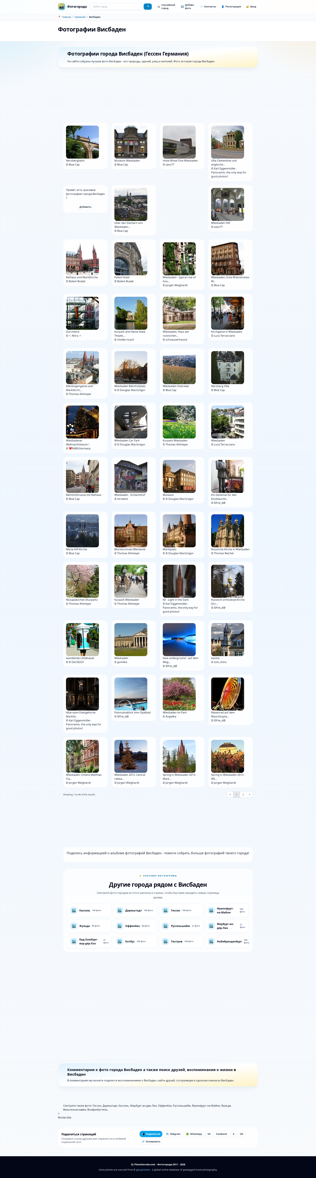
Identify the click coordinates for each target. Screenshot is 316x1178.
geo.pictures (143, 1169)
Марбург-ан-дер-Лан (143, 1105)
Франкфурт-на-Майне (206, 1105)
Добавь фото (187, 6)
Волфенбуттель (97, 1109)
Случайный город (166, 6)
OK (241, 1133)
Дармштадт (110, 1105)
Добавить (85, 206)
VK (209, 1133)
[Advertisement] (156, 96)
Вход (251, 6)
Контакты (208, 6)
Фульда (226, 1105)
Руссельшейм (182, 1105)
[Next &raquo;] (250, 794)
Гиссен (97, 1105)
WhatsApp (194, 1133)
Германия (80, 16)
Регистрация (231, 6)
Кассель (123, 1105)
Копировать (151, 1141)
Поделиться (151, 1133)
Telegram (173, 1133)
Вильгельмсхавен (74, 1109)
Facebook (221, 1133)
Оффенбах (165, 1105)
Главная (66, 16)
